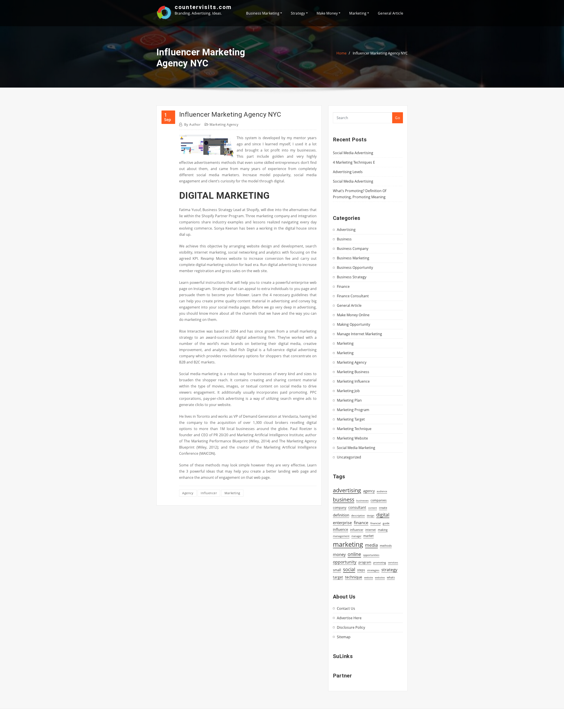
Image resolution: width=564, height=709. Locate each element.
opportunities (371, 555)
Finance (343, 286)
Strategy (298, 13)
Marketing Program (353, 409)
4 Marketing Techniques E (354, 162)
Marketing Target (351, 419)
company (339, 508)
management (341, 536)
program (364, 562)
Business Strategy (351, 277)
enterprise (342, 522)
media (371, 545)
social (349, 569)
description (358, 515)
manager (356, 536)
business (343, 499)
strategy (389, 569)
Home (341, 53)
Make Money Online (353, 314)
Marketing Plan (349, 400)
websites (380, 577)
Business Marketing (263, 13)
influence (340, 529)
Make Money (328, 13)
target (338, 577)
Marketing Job (348, 390)
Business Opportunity (355, 267)
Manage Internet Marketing (359, 333)
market (368, 536)
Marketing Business (353, 371)
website (368, 577)
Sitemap (344, 636)
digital (382, 514)
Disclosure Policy (351, 627)
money (339, 554)
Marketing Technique (354, 428)
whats (391, 577)
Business (344, 239)
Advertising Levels (348, 171)
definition (341, 515)
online (354, 554)
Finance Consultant (353, 296)
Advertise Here (349, 617)
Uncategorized (349, 457)
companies (379, 500)
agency (187, 493)
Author (192, 124)
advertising (347, 490)
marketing (232, 493)
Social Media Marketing (356, 447)
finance (361, 523)
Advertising (346, 229)
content (372, 507)
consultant (357, 507)
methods (386, 546)
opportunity (344, 562)
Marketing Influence (353, 381)
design (370, 515)
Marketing (358, 13)
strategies (373, 570)
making (383, 530)
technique (353, 577)
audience (382, 491)
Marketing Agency (224, 124)
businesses (362, 500)
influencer (209, 493)
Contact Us (346, 608)
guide (386, 523)
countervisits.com (203, 7)
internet (370, 530)
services (393, 562)
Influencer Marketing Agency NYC (380, 53)
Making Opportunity (353, 324)
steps (361, 570)
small (337, 570)
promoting (379, 562)
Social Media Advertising (353, 152)
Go (397, 117)
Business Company (352, 248)
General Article (390, 13)
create (383, 508)
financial (375, 523)
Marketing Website (352, 438)
